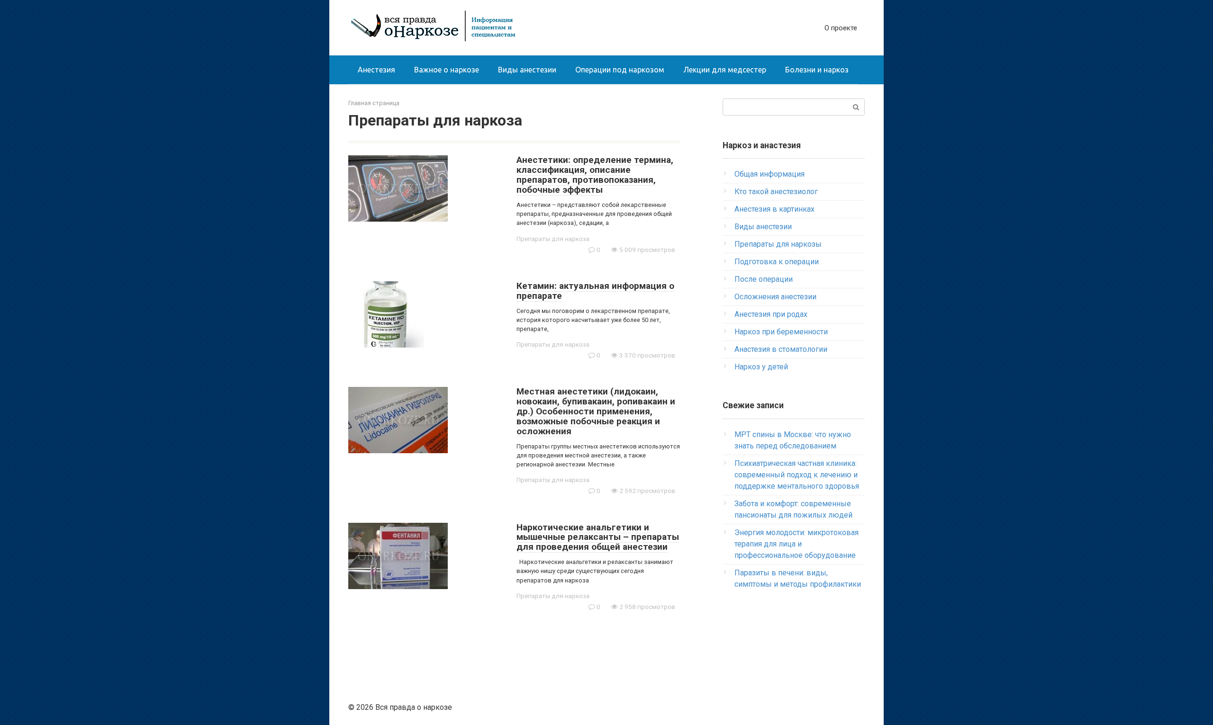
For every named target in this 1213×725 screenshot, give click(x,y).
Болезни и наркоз (817, 69)
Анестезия (376, 69)
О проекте (840, 28)
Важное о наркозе (446, 69)
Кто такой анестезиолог (776, 191)
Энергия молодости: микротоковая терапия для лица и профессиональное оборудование (796, 544)
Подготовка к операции (776, 261)
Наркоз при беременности (781, 331)
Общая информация (769, 174)
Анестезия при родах (770, 314)
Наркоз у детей (761, 366)
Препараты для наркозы (778, 244)
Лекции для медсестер (724, 69)
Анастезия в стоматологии (780, 349)
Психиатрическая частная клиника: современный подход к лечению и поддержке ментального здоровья (796, 475)
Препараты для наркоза (552, 238)
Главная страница (373, 103)
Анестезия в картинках (774, 209)
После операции (763, 279)
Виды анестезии (527, 69)
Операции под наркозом (619, 69)
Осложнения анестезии (775, 296)
